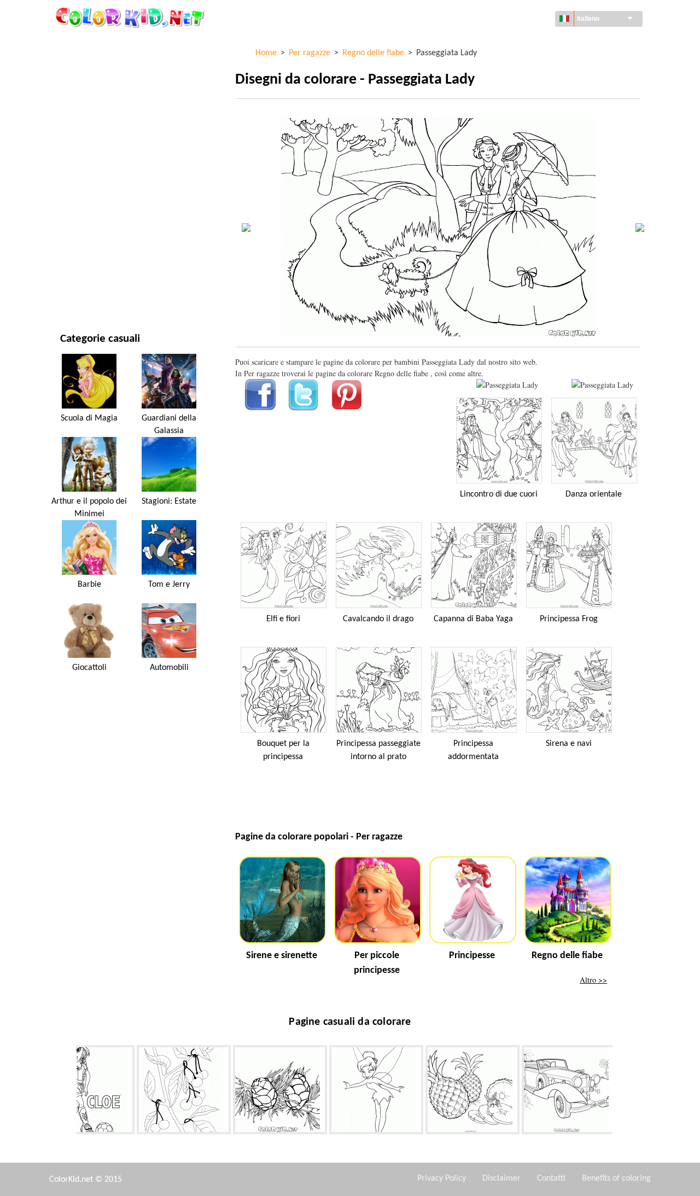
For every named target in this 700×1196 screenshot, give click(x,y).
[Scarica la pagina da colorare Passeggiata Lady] (602, 384)
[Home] (131, 17)
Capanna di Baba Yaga (473, 619)
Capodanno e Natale (96, 245)
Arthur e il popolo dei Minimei (89, 507)
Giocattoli (89, 667)
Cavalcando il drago (378, 619)
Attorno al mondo (94, 66)
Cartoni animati (89, 133)
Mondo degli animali (98, 111)
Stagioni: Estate (169, 501)
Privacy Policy (441, 1178)
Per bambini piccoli (94, 223)
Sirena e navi (569, 743)
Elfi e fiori (283, 619)
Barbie (89, 584)
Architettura (84, 88)
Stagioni (75, 178)
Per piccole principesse (377, 963)
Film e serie (80, 268)
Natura (73, 290)
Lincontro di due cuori (499, 494)
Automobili (169, 667)
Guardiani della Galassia (169, 424)
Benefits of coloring (616, 1178)
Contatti (551, 1178)
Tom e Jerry (169, 584)
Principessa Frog (569, 619)
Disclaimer (501, 1178)
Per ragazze (81, 155)
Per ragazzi (81, 200)
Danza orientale (593, 494)
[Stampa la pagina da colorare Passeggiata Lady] (507, 384)
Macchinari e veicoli (96, 43)
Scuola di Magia (89, 418)
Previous (68, 1092)
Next (620, 1092)
